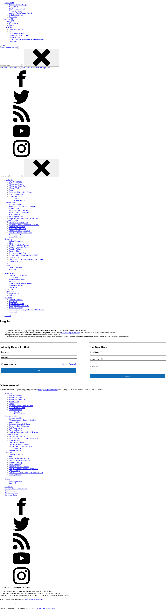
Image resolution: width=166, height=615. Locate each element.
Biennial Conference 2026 (18, 223)
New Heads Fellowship (17, 229)
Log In (38, 370)
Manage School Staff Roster (19, 35)
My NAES (8, 27)
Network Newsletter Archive (19, 247)
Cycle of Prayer (14, 257)
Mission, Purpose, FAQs (18, 5)
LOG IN (3, 45)
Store (6, 263)
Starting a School (15, 261)
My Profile (13, 31)
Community (13, 41)
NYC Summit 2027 (16, 235)
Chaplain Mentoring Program (19, 231)
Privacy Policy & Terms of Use (16, 489)
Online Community (16, 29)
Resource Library (15, 251)
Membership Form (15, 184)
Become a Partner (20, 200)
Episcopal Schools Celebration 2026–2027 (24, 225)
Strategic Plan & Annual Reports (20, 13)
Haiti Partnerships (15, 214)
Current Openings (15, 267)
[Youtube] (21, 139)
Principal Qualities (15, 204)
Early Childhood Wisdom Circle (20, 233)
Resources (8, 239)
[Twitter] (21, 104)
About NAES (9, 3)
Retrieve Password (69, 364)
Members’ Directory (16, 37)
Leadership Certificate (17, 227)
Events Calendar (15, 237)
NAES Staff (13, 7)
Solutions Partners (15, 196)
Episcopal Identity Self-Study (19, 210)
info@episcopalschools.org (71, 333)
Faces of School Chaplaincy (19, 212)
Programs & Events (11, 221)
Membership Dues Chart (18, 186)
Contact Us (13, 17)
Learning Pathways (16, 249)
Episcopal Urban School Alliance (21, 192)
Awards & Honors (15, 11)
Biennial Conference (12, 493)
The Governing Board (17, 9)
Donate (11, 25)
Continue (127, 376)
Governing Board (11, 495)
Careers (7, 265)
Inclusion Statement (16, 15)
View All (17, 198)
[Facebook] (21, 87)
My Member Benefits (16, 33)
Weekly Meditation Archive (19, 245)
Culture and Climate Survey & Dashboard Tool (26, 259)
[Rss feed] (21, 122)
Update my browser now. (46, 608)
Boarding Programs (16, 216)
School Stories (14, 208)
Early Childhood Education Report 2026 (23, 255)
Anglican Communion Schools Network (23, 219)
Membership (9, 180)
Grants (11, 190)
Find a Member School (17, 194)
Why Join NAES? (15, 182)
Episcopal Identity (11, 202)
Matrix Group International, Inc (34, 599)
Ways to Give (14, 23)
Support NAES (10, 21)
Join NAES (9, 19)
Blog (11, 243)
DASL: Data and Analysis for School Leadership (26, 39)
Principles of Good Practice (19, 253)
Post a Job (12, 269)
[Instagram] (21, 156)
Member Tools (14, 188)
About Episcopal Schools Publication (22, 206)
